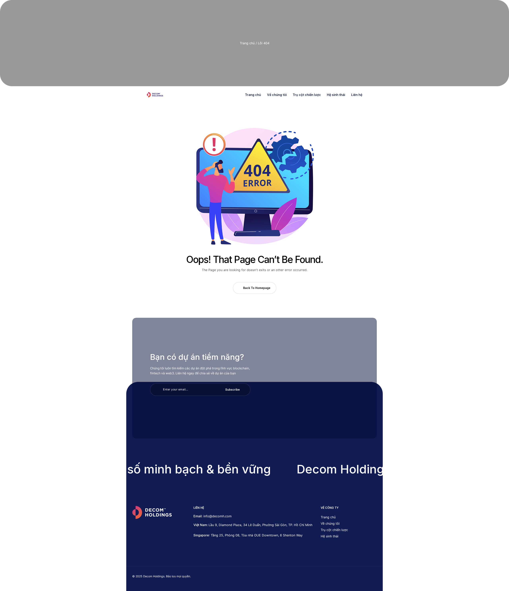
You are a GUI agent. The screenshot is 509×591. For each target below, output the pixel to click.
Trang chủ (247, 43)
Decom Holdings (334, 469)
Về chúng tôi (277, 95)
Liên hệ (356, 95)
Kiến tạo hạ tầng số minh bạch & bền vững (141, 469)
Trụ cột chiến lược (307, 95)
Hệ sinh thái (336, 95)
